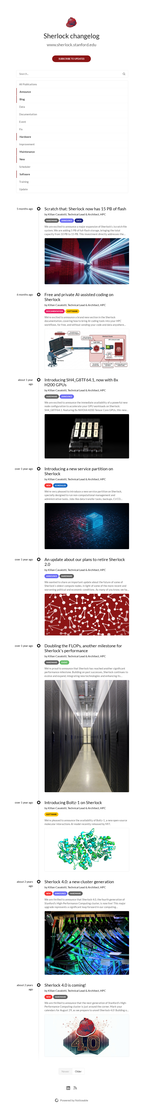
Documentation (28, 114)
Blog (22, 99)
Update (23, 189)
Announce (25, 91)
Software (25, 174)
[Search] (124, 73)
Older (78, 1071)
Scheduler (25, 166)
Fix (21, 129)
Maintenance (27, 151)
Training (24, 181)
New (22, 159)
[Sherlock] (71, 23)
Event (22, 121)
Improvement (27, 144)
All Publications (28, 84)
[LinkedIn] (70, 1087)
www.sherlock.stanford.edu (71, 44)
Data (22, 106)
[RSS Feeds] (75, 1087)
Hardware (25, 136)
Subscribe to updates (71, 58)
